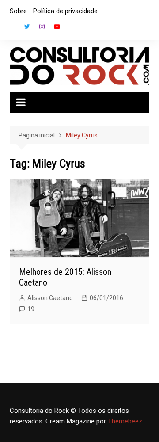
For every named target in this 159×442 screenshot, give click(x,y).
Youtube (57, 26)
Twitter (27, 26)
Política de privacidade (65, 11)
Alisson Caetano (50, 297)
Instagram (42, 26)
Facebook (12, 28)
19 (30, 308)
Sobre (18, 11)
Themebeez (125, 421)
